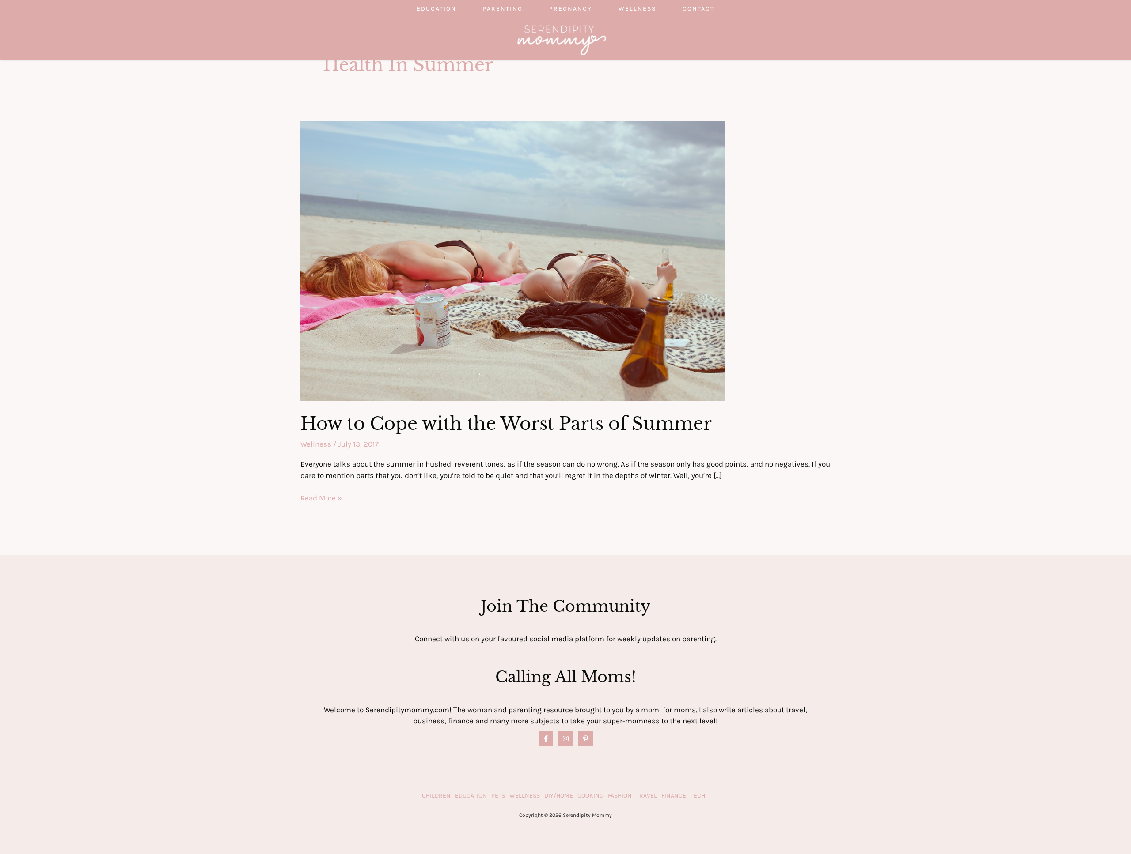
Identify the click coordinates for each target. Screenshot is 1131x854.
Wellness (637, 8)
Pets (498, 795)
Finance (673, 795)
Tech (698, 795)
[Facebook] (546, 738)
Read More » (321, 498)
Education (436, 8)
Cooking (590, 795)
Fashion (620, 795)
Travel (646, 795)
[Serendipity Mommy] (561, 39)
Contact (698, 8)
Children (436, 795)
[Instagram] (565, 738)
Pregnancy (570, 8)
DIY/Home (558, 795)
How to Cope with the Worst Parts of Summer (506, 424)
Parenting (503, 8)
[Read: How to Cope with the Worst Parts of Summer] (512, 260)
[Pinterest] (585, 738)
